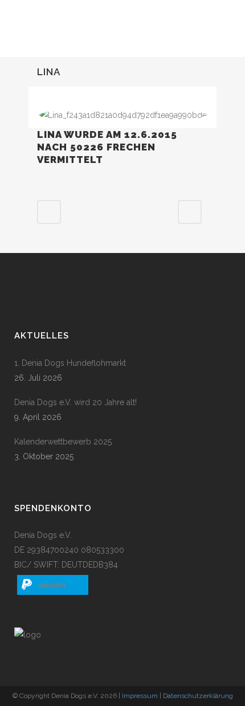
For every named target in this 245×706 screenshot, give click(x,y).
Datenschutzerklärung (198, 696)
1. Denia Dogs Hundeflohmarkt (70, 363)
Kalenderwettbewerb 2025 (63, 441)
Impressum (140, 696)
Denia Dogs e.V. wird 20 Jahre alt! (75, 402)
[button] (52, 585)
